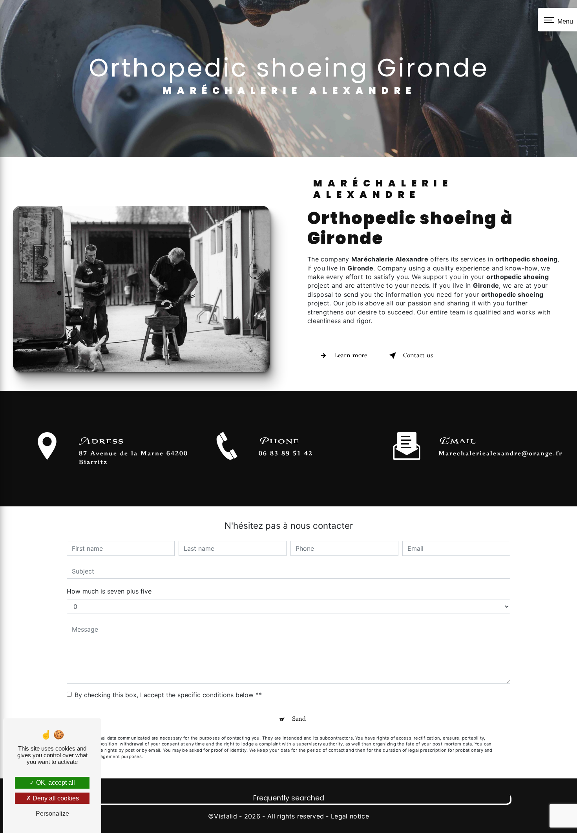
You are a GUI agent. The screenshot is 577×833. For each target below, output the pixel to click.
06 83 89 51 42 (286, 454)
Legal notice (350, 816)
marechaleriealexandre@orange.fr (500, 454)
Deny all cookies (55, 798)
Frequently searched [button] (288, 798)
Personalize (52, 813)
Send (299, 719)
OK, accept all (55, 782)
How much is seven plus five (109, 591)
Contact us (418, 356)
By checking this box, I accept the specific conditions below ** (168, 695)
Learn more (350, 356)
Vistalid (225, 816)
